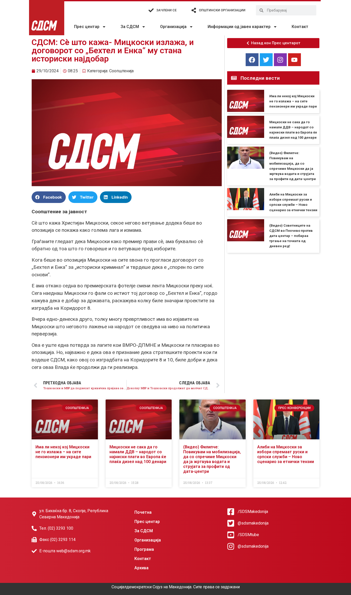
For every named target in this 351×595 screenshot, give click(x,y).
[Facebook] (252, 59)
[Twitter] (266, 59)
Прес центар (86, 26)
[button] (49, 197)
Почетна (143, 512)
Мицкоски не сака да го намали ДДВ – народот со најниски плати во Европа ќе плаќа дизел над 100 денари (137, 454)
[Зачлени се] (151, 10)
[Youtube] (294, 59)
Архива (141, 567)
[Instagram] (280, 59)
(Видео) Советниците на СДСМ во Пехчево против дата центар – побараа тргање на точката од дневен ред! (291, 236)
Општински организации (222, 10)
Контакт (300, 26)
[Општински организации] (193, 10)
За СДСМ (130, 26)
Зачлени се (166, 10)
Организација (173, 26)
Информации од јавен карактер (239, 26)
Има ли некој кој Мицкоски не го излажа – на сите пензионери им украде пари (293, 101)
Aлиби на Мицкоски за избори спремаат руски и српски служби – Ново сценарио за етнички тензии (285, 454)
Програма (144, 549)
